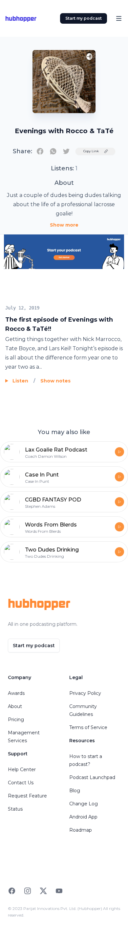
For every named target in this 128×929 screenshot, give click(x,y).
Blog (74, 791)
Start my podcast (83, 18)
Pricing (16, 719)
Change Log (83, 804)
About (15, 706)
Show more (64, 225)
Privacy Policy (85, 693)
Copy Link (91, 151)
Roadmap (80, 830)
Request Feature (27, 796)
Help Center (22, 769)
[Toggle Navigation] (119, 18)
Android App (83, 817)
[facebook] (40, 151)
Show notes (55, 381)
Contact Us (20, 783)
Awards (16, 693)
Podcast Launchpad (92, 777)
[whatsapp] (53, 151)
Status (15, 809)
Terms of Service (88, 727)
